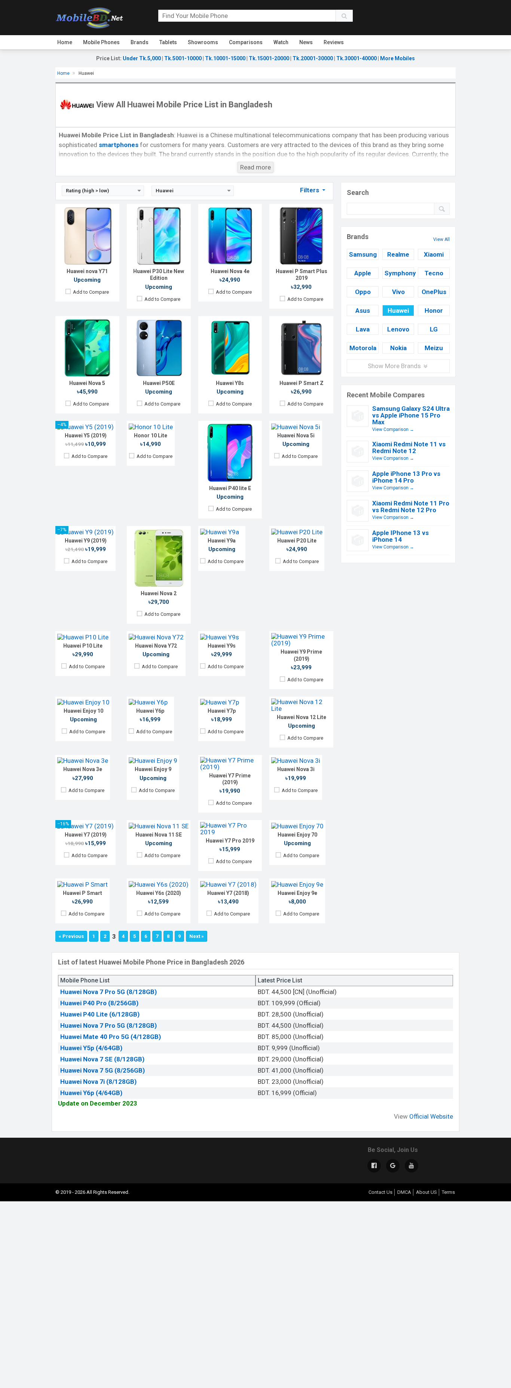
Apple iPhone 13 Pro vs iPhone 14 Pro (406, 477)
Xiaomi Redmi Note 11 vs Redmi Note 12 (409, 447)
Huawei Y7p (222, 711)
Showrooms (203, 42)
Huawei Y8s (230, 383)
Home (64, 42)
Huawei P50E (159, 383)
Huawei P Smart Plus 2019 (301, 274)
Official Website (431, 1116)
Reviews (334, 42)
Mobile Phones (101, 42)
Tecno (434, 273)
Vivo (398, 292)
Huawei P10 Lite (82, 646)
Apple (362, 273)
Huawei (398, 310)
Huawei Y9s (222, 646)
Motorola (362, 348)
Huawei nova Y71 (87, 271)
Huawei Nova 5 (87, 383)
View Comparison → (393, 429)
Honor (434, 310)
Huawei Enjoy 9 (153, 769)
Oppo (363, 292)
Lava (363, 329)
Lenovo (398, 329)
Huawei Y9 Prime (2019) (301, 655)
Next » (196, 936)
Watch (280, 42)
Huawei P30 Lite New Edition (158, 274)
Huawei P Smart (82, 893)
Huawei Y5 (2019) (86, 435)
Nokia (398, 348)
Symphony (399, 273)
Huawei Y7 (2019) (86, 835)
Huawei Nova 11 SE (158, 835)
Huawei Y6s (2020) (158, 893)
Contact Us (380, 1192)
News (306, 42)
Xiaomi (434, 254)
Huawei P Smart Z (301, 383)
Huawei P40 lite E (230, 488)
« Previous (71, 936)
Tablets (168, 42)
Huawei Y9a (222, 541)
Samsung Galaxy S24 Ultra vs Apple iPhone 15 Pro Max (411, 415)
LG (434, 329)
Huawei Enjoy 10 (83, 711)
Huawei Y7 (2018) (228, 893)
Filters (310, 190)
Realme (398, 254)
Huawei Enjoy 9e (297, 893)
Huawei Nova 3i (296, 769)
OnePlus (434, 292)
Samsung (363, 254)
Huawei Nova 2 (159, 593)
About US (426, 1192)
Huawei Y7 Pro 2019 (230, 841)
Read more (255, 167)
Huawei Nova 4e (230, 271)
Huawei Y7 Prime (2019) (230, 779)
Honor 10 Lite (150, 435)
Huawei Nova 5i (296, 435)
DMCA (404, 1192)
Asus (362, 310)
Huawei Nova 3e (82, 769)
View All (441, 239)
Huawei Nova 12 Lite (301, 717)
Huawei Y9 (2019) (86, 541)
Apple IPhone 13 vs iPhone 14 (400, 536)
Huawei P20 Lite (296, 541)
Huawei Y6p (150, 711)
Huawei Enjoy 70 (297, 835)
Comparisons (246, 42)
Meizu (434, 348)
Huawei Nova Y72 (156, 646)
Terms (448, 1192)
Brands (140, 42)
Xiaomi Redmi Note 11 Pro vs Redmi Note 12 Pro (410, 506)
